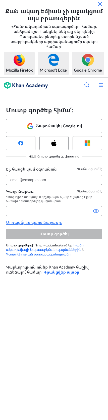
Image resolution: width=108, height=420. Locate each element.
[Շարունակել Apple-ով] (54, 143)
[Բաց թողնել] (100, 4)
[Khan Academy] (24, 85)
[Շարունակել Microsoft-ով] (87, 143)
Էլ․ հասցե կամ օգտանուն (31, 169)
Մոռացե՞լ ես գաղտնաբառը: (34, 223)
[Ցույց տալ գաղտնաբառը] (96, 211)
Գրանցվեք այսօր (61, 272)
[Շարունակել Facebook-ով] (20, 143)
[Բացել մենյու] (101, 85)
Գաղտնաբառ (20, 191)
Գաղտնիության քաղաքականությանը (38, 254)
